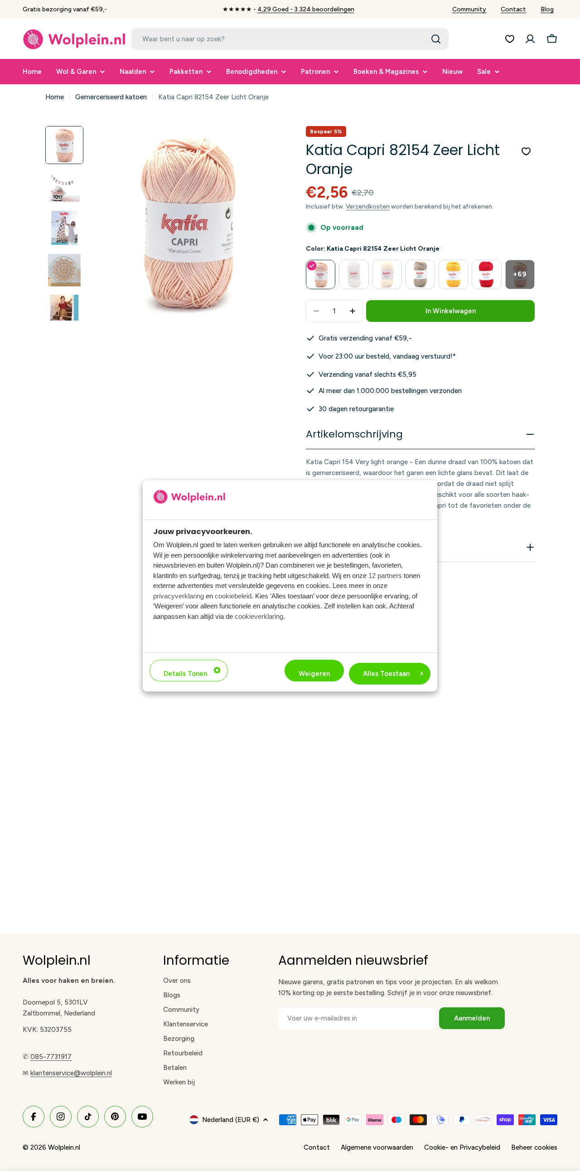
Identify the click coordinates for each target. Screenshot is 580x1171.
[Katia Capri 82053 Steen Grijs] (420, 274)
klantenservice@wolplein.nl (71, 1073)
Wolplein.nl (64, 1147)
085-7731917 (51, 1057)
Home (54, 97)
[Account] (530, 39)
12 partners (385, 575)
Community (469, 9)
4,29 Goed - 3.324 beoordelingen (305, 9)
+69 (520, 274)
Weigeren (314, 673)
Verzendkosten (368, 206)
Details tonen (185, 673)
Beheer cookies (534, 1147)
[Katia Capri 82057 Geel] (453, 274)
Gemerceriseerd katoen (111, 97)
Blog (547, 9)
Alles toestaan (386, 673)
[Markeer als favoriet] (526, 151)
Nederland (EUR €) (230, 1120)
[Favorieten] (510, 39)
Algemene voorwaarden (377, 1147)
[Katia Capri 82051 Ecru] (387, 274)
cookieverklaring (259, 616)
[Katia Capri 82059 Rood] (486, 274)
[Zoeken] (435, 39)
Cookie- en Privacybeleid (462, 1147)
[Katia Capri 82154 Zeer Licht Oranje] (320, 274)
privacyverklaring (178, 595)
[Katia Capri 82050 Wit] (353, 274)
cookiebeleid (233, 595)
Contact (513, 9)
